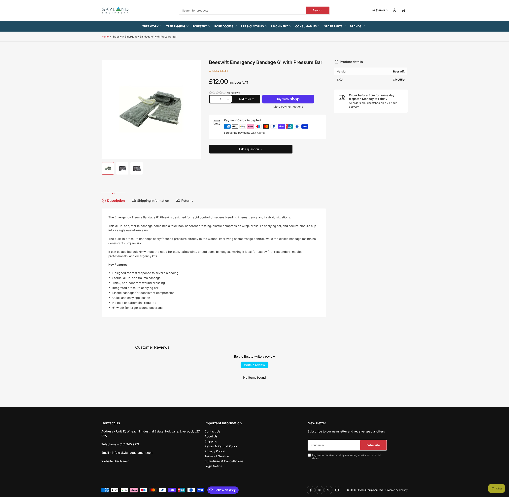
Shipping (211, 441)
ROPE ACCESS (223, 26)
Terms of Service (217, 456)
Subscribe (373, 445)
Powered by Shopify (396, 489)
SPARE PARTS (333, 26)
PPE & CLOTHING (252, 26)
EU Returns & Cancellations (224, 461)
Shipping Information (153, 201)
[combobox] (254, 10)
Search (317, 10)
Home (105, 36)
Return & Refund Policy (221, 446)
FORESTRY (199, 26)
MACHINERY (279, 26)
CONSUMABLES (306, 26)
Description (116, 201)
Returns (187, 201)
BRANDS (355, 26)
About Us (211, 436)
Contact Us (212, 431)
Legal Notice (213, 466)
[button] (217, 93)
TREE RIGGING (175, 26)
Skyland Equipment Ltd (370, 489)
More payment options (288, 106)
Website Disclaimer (115, 461)
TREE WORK (150, 26)
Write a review (254, 365)
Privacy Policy (215, 451)
